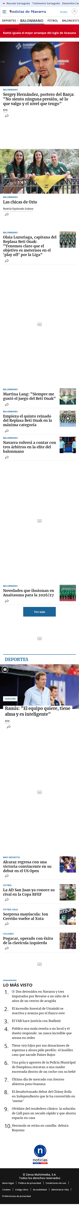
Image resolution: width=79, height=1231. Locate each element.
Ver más (39, 612)
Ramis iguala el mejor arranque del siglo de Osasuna (39, 33)
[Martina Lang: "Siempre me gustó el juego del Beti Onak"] (68, 396)
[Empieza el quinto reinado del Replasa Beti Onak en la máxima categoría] (68, 418)
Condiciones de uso (56, 1183)
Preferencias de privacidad (16, 1196)
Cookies (6, 1189)
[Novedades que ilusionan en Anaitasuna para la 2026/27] (68, 593)
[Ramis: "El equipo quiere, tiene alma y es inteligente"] (39, 686)
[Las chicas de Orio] (39, 171)
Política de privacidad (29, 1183)
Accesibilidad (40, 1189)
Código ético (21, 1189)
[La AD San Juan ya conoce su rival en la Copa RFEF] (68, 892)
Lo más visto (17, 985)
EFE (5, 110)
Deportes (16, 659)
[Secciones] (4, 12)
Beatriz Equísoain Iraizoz (18, 208)
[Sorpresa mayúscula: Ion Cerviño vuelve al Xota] (68, 916)
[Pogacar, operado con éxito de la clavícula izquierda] (68, 941)
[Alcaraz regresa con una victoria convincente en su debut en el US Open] (68, 864)
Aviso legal (8, 1183)
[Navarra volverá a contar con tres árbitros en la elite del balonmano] (68, 445)
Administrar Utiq (60, 1189)
